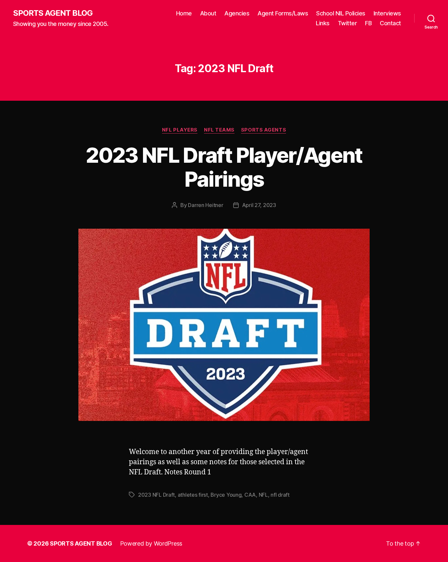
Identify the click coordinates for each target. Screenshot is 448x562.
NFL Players (179, 130)
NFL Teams (219, 130)
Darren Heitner (205, 205)
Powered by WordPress (151, 543)
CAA (250, 494)
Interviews (387, 13)
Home (184, 13)
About (208, 13)
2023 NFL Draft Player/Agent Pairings (224, 167)
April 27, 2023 (259, 205)
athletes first (193, 494)
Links (323, 23)
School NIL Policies (340, 13)
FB (368, 23)
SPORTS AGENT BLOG (52, 13)
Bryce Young (226, 494)
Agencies (236, 13)
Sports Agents (263, 130)
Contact (390, 23)
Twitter (347, 23)
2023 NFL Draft (156, 494)
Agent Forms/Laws (282, 13)
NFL (263, 494)
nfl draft (280, 494)
